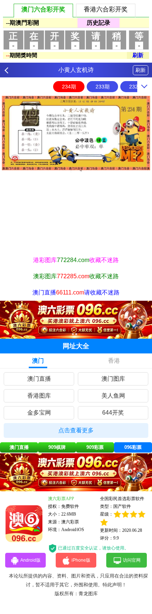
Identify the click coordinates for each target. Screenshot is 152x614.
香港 (114, 360)
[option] (76, 133)
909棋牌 (57, 447)
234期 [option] (69, 87)
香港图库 (39, 396)
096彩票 (133, 447)
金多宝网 (39, 412)
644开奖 (113, 412)
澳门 (38, 360)
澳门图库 (113, 379)
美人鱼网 (113, 396)
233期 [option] (103, 87)
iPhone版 (81, 560)
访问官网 (132, 560)
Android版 (30, 560)
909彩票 (95, 447)
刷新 (140, 70)
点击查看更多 (76, 430)
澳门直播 (39, 379)
